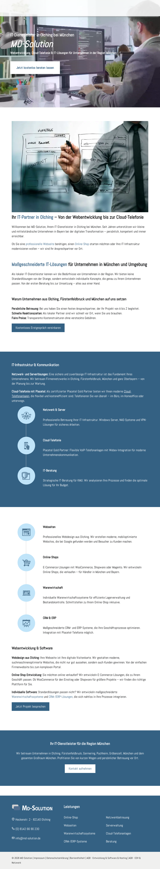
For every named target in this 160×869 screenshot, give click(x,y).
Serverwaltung (114, 825)
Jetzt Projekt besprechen (30, 706)
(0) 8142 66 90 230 (27, 829)
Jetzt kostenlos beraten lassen (35, 67)
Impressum (39, 858)
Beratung (111, 841)
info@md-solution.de (27, 838)
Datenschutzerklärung (57, 858)
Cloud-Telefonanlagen (118, 833)
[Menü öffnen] (80, 8)
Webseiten (49, 527)
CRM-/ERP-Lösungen (61, 697)
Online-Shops (50, 557)
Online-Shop (82, 244)
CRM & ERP (49, 618)
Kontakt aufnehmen (80, 769)
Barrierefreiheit (77, 858)
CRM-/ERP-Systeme (75, 841)
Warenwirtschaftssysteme (27, 697)
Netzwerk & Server (54, 410)
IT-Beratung (50, 470)
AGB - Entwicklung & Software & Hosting (107, 858)
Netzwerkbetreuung (117, 817)
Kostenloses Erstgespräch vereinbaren (38, 328)
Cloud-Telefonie (52, 440)
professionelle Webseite (40, 244)
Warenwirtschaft (53, 588)
